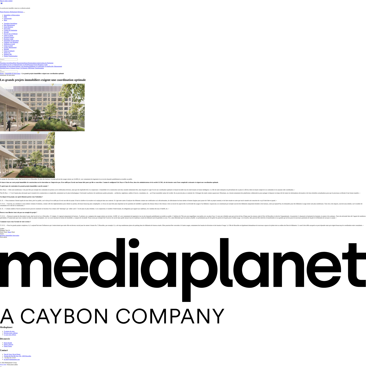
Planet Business (11, 12)
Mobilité (6, 49)
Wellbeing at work (9, 44)
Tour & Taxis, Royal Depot (12, 354)
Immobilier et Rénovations (12, 15)
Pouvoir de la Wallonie (11, 34)
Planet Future (8, 346)
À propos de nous (9, 331)
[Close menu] (1, 70)
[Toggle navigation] (24, 12)
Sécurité (6, 32)
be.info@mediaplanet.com (12, 359)
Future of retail (8, 46)
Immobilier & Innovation (11, 40)
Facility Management (10, 47)
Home (2, 73)
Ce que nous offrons (10, 335)
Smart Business (8, 27)
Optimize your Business (11, 42)
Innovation (7, 28)
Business (3, 235)
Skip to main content (6, 1)
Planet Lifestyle (8, 344)
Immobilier (9, 235)
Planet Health (8, 343)
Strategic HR (8, 54)
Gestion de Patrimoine (10, 30)
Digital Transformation (10, 56)
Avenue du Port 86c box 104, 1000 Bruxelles (17, 356)
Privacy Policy (3, 364)
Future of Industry (9, 51)
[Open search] (1, 61)
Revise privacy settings (12, 364)
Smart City (7, 52)
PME (5, 17)
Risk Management (9, 25)
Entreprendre (8, 18)
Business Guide (8, 39)
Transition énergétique (10, 23)
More (5, 20)
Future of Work (8, 35)
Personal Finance (9, 37)
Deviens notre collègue (11, 333)
